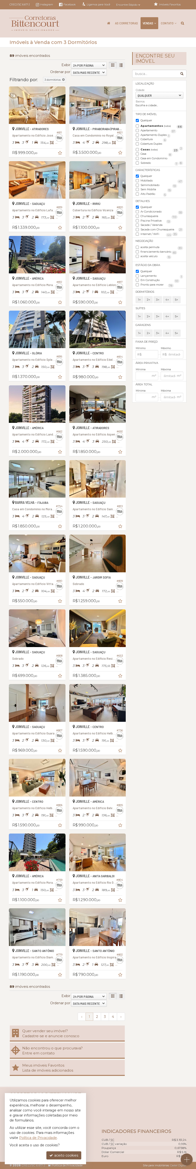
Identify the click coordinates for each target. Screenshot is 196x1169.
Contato (167, 23)
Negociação (144, 241)
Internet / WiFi (156, 234)
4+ (167, 299)
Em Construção (159, 280)
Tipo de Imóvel (146, 114)
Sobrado (159, 163)
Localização (145, 83)
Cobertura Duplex (161, 144)
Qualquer (146, 120)
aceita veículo (155, 257)
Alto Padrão (153, 194)
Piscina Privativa (155, 221)
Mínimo (141, 348)
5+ (176, 299)
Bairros (140, 101)
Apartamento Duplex (155, 135)
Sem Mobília (156, 190)
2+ (148, 299)
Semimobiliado (158, 185)
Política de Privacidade (67, 1165)
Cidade (140, 90)
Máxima (166, 369)
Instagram (46, 4)
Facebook (69, 4)
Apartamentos (161, 126)
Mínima (141, 369)
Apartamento (158, 131)
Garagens (143, 325)
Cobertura (153, 140)
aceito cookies (65, 1155)
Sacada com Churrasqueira (159, 230)
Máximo (166, 348)
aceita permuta (161, 247)
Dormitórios (145, 291)
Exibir (65, 65)
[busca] (182, 23)
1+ (139, 299)
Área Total (144, 384)
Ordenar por (60, 72)
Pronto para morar (157, 285)
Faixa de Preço (147, 341)
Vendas (148, 23)
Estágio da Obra (148, 265)
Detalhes (143, 201)
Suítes (140, 308)
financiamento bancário (158, 252)
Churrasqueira (158, 216)
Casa (156, 154)
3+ (157, 299)
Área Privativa (147, 363)
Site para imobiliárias (156, 1165)
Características (148, 170)
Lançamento (161, 276)
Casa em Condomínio (161, 159)
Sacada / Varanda (161, 225)
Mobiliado (161, 181)
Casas (159, 150)
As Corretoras (126, 23)
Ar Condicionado (161, 212)
